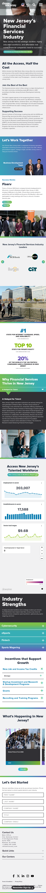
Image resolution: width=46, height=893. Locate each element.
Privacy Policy (18, 881)
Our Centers (8, 857)
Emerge (7, 676)
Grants (6, 691)
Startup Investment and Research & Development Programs (20, 683)
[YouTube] (32, 876)
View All (6, 205)
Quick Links (8, 851)
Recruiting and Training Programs (20, 698)
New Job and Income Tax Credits (20, 669)
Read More (7, 202)
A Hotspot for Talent (10, 389)
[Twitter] (18, 876)
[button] (34, 5)
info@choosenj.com (9, 846)
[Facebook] (13, 876)
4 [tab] (28, 447)
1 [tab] (18, 447)
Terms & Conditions (7, 881)
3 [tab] (25, 447)
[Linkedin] (23, 876)
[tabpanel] (23, 444)
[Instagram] (27, 876)
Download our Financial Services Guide (18, 52)
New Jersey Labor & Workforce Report (22, 475)
